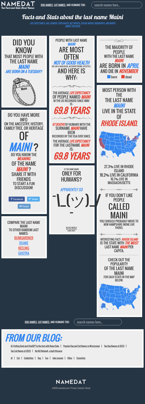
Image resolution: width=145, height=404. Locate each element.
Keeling (23, 248)
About (87, 388)
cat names (59, 5)
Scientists (80, 358)
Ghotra (23, 253)
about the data (72, 26)
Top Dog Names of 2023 (114, 346)
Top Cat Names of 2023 (21, 351)
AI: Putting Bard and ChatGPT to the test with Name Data (35, 346)
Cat (18, 358)
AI (11, 358)
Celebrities (28, 358)
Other (69, 358)
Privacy (73, 388)
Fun (46, 358)
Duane (23, 242)
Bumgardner (23, 237)
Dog (39, 358)
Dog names (47, 5)
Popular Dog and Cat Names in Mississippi (81, 346)
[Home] (71, 382)
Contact (81, 388)
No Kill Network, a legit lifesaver (48, 351)
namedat (61, 388)
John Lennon (58, 358)
